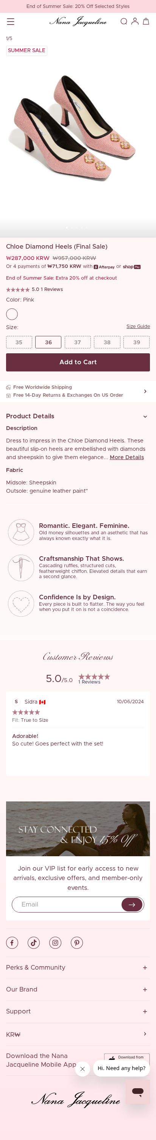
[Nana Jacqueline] (78, 21)
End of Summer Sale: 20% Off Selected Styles (78, 6)
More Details (127, 457)
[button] (78, 416)
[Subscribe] (132, 904)
